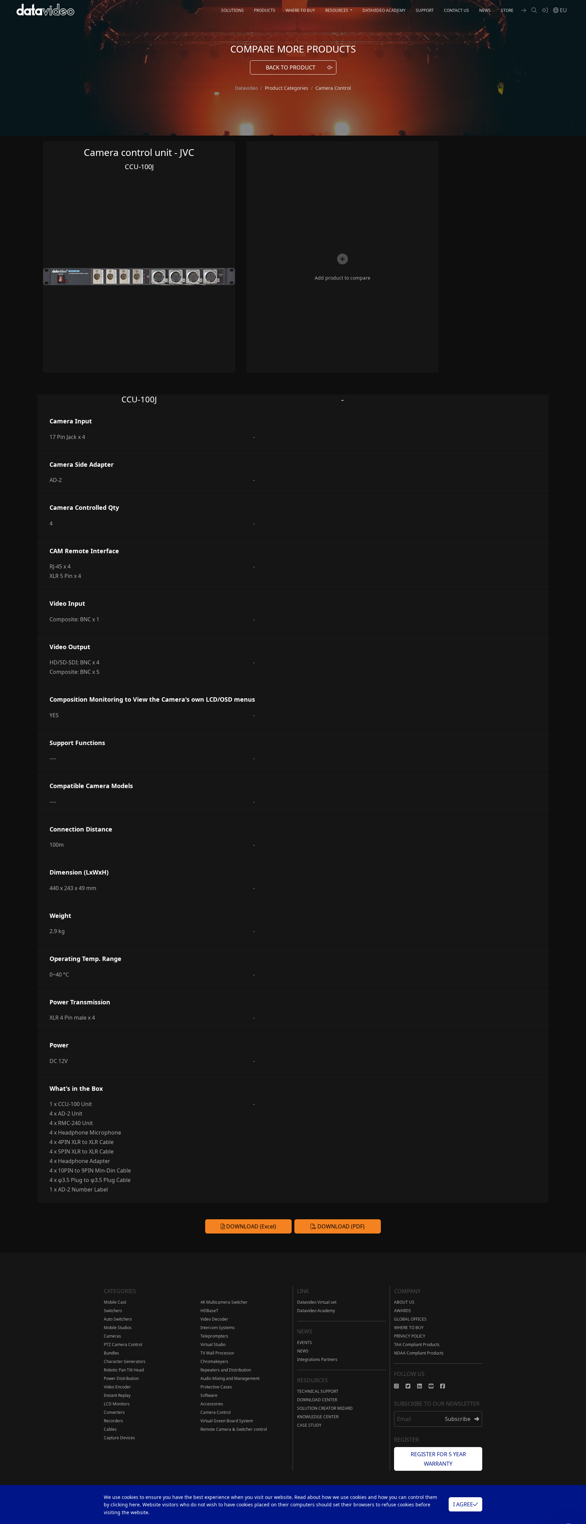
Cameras (112, 1336)
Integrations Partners (317, 1359)
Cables (110, 1429)
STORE (507, 10)
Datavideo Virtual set (316, 1302)
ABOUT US (404, 1302)
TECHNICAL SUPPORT (317, 1391)
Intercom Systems (217, 1327)
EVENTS (304, 1342)
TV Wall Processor (217, 1353)
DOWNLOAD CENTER (317, 1400)
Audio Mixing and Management (229, 1378)
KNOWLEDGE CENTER (317, 1417)
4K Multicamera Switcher (224, 1302)
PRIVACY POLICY (409, 1336)
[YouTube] (434, 1386)
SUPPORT (425, 10)
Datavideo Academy (316, 1311)
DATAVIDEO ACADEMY (384, 10)
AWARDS (402, 1311)
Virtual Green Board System (226, 1421)
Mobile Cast (115, 1302)
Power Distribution (121, 1378)
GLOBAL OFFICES (410, 1319)
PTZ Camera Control (123, 1344)
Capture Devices (119, 1438)
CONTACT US (456, 10)
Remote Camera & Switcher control (233, 1429)
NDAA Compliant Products (419, 1353)
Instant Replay (117, 1395)
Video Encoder (117, 1387)
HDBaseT (209, 1311)
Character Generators (124, 1361)
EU (563, 10)
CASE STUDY (309, 1425)
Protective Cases (216, 1387)
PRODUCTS (264, 10)
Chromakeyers (214, 1361)
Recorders (113, 1421)
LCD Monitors (117, 1404)
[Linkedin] (423, 1386)
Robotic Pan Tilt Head (124, 1370)
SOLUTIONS (232, 10)
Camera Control (215, 1412)
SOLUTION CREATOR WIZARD (325, 1408)
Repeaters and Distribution (225, 1370)
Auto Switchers (118, 1319)
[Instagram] (400, 1386)
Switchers (113, 1311)
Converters (114, 1412)
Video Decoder (214, 1319)
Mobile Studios (118, 1327)
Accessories (211, 1404)
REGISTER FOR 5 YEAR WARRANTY (438, 1458)
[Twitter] (411, 1386)
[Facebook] (446, 1386)
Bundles (111, 1353)
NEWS (485, 10)
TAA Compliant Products (417, 1344)
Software (208, 1395)
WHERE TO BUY (300, 10)
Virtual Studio (213, 1344)
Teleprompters (214, 1336)
